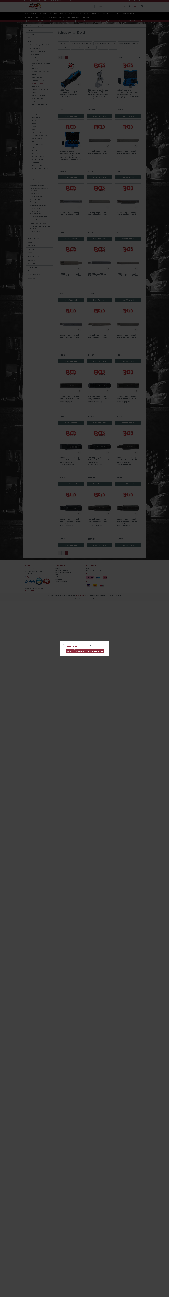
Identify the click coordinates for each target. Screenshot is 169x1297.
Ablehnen (70, 651)
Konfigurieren (80, 651)
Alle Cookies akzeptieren (95, 651)
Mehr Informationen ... (73, 646)
